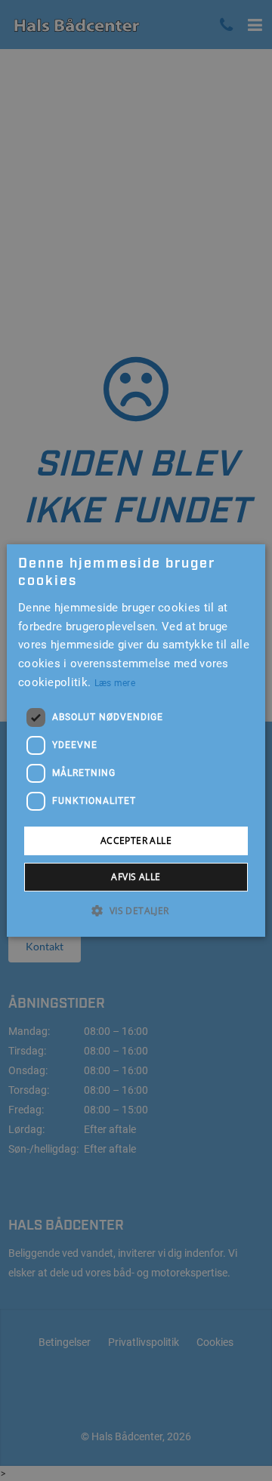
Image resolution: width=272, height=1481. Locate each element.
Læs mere (114, 683)
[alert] (136, 740)
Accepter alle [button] (136, 840)
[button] (135, 910)
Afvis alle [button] (135, 876)
